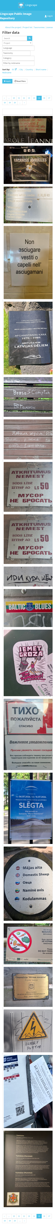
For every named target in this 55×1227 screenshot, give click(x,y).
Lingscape (31, 5)
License (49, 27)
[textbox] (19, 48)
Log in (50, 16)
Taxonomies (39, 27)
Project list (27, 27)
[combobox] (17, 43)
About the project (13, 27)
